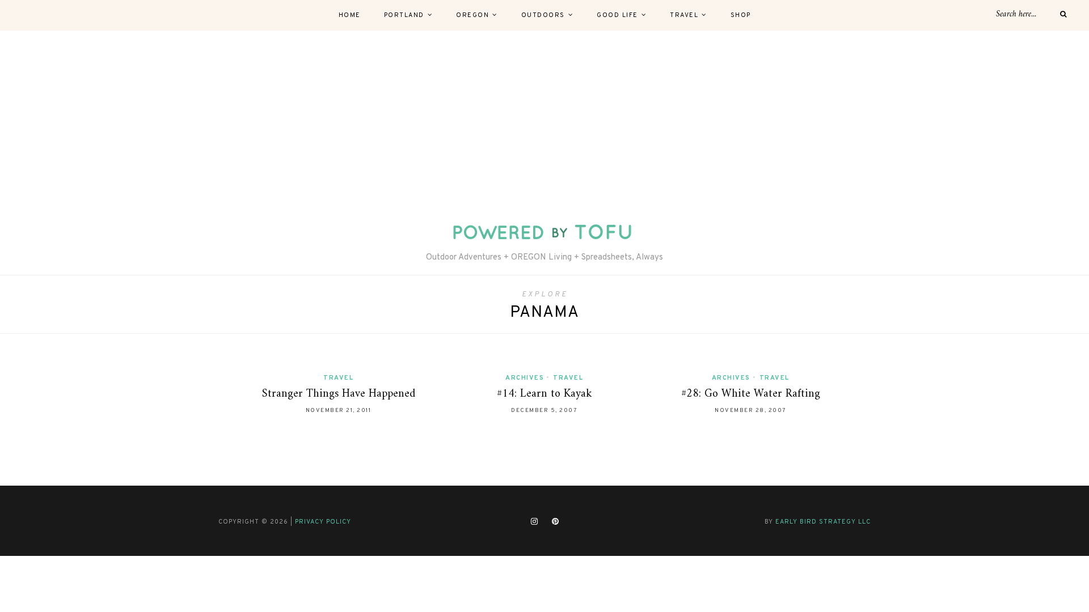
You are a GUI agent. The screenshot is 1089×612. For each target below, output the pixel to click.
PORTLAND (404, 15)
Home (350, 15)
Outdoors (543, 15)
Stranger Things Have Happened (338, 394)
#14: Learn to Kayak (544, 394)
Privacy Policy (323, 522)
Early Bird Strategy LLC (823, 522)
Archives (524, 378)
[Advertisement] (544, 115)
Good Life (617, 15)
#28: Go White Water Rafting (750, 394)
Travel (684, 15)
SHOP (741, 15)
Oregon (472, 15)
